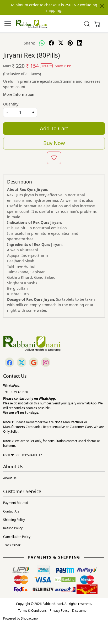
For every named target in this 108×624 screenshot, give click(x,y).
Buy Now (54, 143)
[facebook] (51, 43)
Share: (29, 43)
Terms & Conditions (32, 610)
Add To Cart (54, 128)
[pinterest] (70, 43)
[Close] (102, 6)
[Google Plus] (33, 362)
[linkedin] (79, 43)
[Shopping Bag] (96, 23)
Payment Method (15, 502)
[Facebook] (9, 362)
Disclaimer (80, 610)
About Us (10, 478)
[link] (87, 23)
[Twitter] (21, 362)
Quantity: (11, 104)
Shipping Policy (14, 519)
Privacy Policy (59, 610)
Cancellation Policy (16, 536)
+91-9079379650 (15, 392)
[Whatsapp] (42, 43)
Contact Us (11, 511)
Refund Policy (13, 528)
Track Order (11, 545)
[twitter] (61, 43)
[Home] (31, 24)
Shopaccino (29, 618)
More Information (18, 94)
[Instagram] (45, 362)
